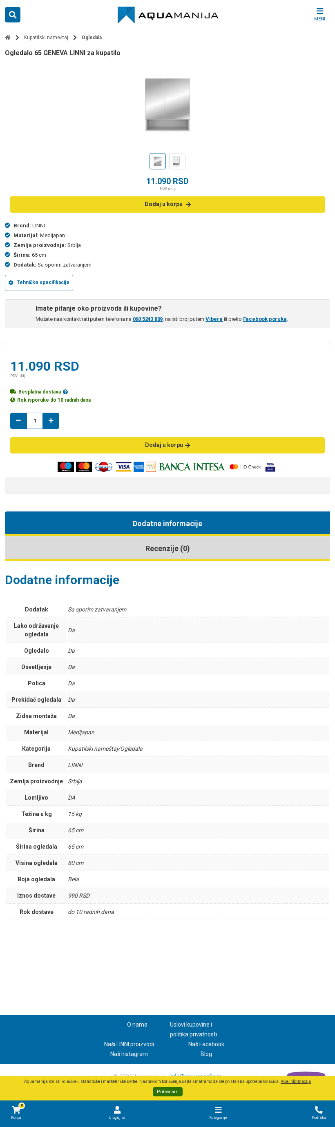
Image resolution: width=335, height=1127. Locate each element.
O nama (137, 1024)
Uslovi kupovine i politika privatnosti (193, 1029)
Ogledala (92, 37)
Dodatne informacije (167, 523)
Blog (206, 1054)
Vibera (214, 319)
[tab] (167, 523)
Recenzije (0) (167, 548)
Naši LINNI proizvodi (129, 1044)
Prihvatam (168, 1091)
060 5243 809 (148, 319)
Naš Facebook (206, 1044)
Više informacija (296, 1081)
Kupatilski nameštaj (46, 37)
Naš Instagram (129, 1054)
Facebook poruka (265, 319)
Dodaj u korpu (164, 204)
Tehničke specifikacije (43, 282)
